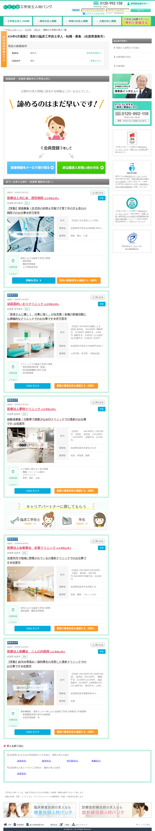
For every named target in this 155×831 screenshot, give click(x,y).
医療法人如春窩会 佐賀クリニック (39, 547)
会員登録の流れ (123, 57)
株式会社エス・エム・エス (135, 176)
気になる (99, 192)
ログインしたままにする (95, 13)
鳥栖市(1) (96, 761)
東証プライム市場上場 (138, 149)
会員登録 (120, 66)
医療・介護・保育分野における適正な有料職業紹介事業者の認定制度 (132, 216)
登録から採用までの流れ (127, 48)
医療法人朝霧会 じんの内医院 (36, 651)
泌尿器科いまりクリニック (33, 304)
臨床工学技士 (30, 521)
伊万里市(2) (72, 761)
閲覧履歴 (76, 10)
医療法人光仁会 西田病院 (33, 198)
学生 (80, 521)
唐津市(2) (46, 761)
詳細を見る (32, 280)
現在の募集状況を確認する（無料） (78, 280)
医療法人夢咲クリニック (31, 409)
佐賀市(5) (21, 761)
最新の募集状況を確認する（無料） (76, 385)
